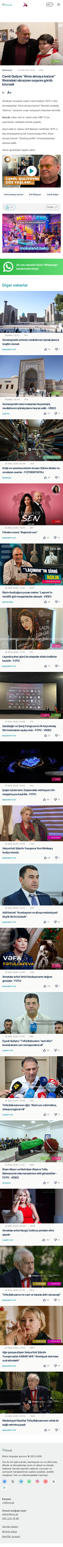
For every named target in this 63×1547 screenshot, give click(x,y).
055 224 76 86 (10, 1518)
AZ (48, 4)
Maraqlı (7, 478)
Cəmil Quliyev (53, 194)
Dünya (6, 414)
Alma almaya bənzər (13, 194)
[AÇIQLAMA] (31, 823)
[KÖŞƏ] (31, 504)
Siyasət (6, 1183)
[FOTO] (31, 628)
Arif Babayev (35, 194)
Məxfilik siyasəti (11, 1536)
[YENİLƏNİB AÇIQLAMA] (31, 1266)
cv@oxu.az (8, 1502)
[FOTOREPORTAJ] (31, 439)
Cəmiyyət (7, 1050)
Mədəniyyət (9, 349)
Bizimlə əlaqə (9, 1531)
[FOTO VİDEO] (31, 695)
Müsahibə (7, 602)
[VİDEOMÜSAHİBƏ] (31, 564)
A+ (9, 92)
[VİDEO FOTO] (31, 1141)
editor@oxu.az (10, 1514)
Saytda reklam (10, 1526)
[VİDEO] (31, 375)
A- (3, 92)
